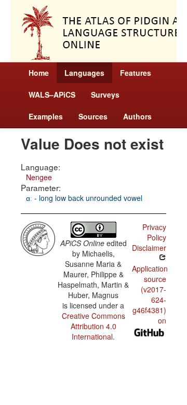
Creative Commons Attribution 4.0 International (93, 326)
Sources (93, 116)
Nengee (39, 177)
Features (135, 73)
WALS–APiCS (52, 94)
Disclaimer (149, 247)
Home (39, 73)
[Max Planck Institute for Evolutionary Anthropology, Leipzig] (38, 237)
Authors (137, 116)
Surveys (105, 94)
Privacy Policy (154, 232)
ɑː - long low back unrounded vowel (84, 198)
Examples (46, 116)
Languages (84, 73)
